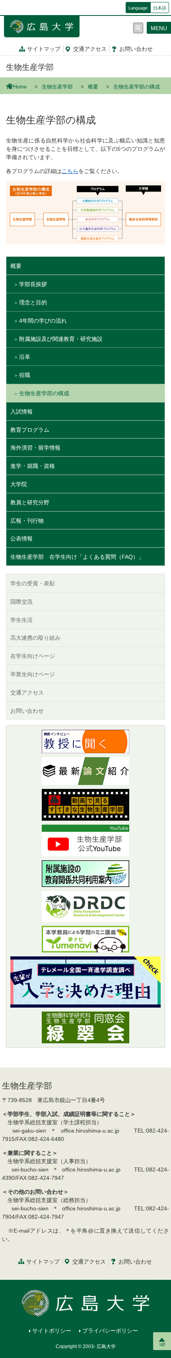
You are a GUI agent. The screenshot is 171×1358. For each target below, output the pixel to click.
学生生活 (21, 620)
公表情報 (21, 538)
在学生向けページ (32, 656)
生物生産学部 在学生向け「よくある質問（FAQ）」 (77, 557)
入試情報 (21, 411)
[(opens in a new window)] (85, 741)
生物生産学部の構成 (44, 393)
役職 (24, 375)
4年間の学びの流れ (43, 320)
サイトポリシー (51, 1330)
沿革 (24, 357)
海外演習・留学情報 (35, 447)
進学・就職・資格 (32, 466)
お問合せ (136, 49)
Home (20, 87)
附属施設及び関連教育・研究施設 (61, 339)
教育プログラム (29, 430)
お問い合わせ (27, 711)
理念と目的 (33, 302)
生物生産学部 (30, 67)
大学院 (18, 484)
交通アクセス (27, 692)
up (162, 1344)
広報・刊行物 (27, 520)
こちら (70, 171)
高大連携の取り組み (35, 638)
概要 (93, 87)
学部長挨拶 (33, 284)
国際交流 (21, 601)
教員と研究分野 (29, 502)
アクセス (90, 49)
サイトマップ (43, 49)
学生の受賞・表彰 (32, 583)
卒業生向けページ (32, 674)
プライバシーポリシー (110, 1330)
